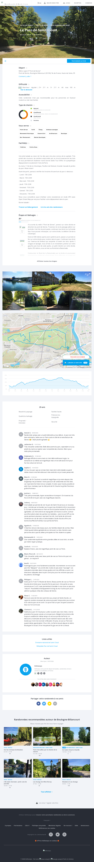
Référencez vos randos (47, 828)
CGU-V (27, 825)
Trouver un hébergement (28, 207)
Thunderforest (69, 367)
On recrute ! (68, 825)
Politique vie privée (39, 825)
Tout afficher (46, 792)
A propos (8, 825)
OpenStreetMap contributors (84, 367)
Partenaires (18, 825)
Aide (76, 825)
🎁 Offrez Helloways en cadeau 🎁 (47, 840)
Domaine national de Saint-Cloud (47, 642)
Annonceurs (85, 825)
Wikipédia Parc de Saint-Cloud (47, 646)
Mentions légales (55, 825)
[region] (47, 340)
